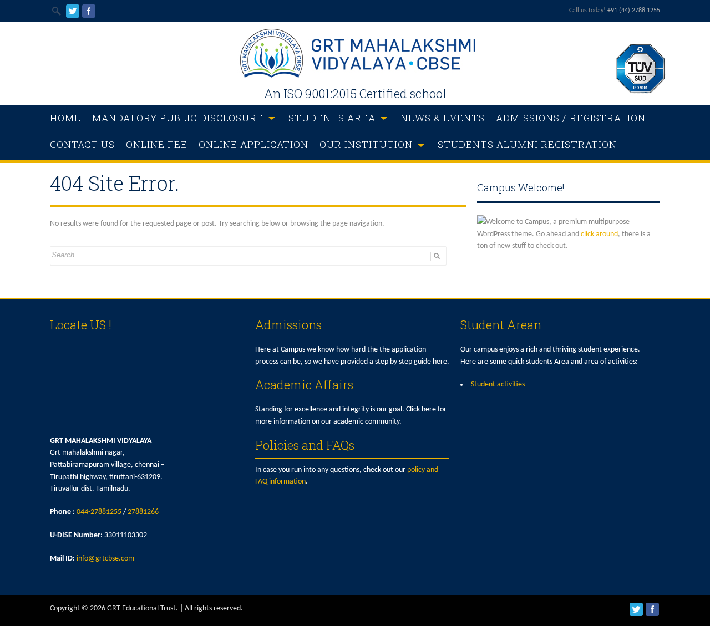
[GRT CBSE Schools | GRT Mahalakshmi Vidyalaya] (355, 76)
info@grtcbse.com (105, 558)
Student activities (498, 384)
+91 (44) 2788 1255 (633, 10)
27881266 (143, 512)
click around (599, 234)
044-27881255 (99, 512)
